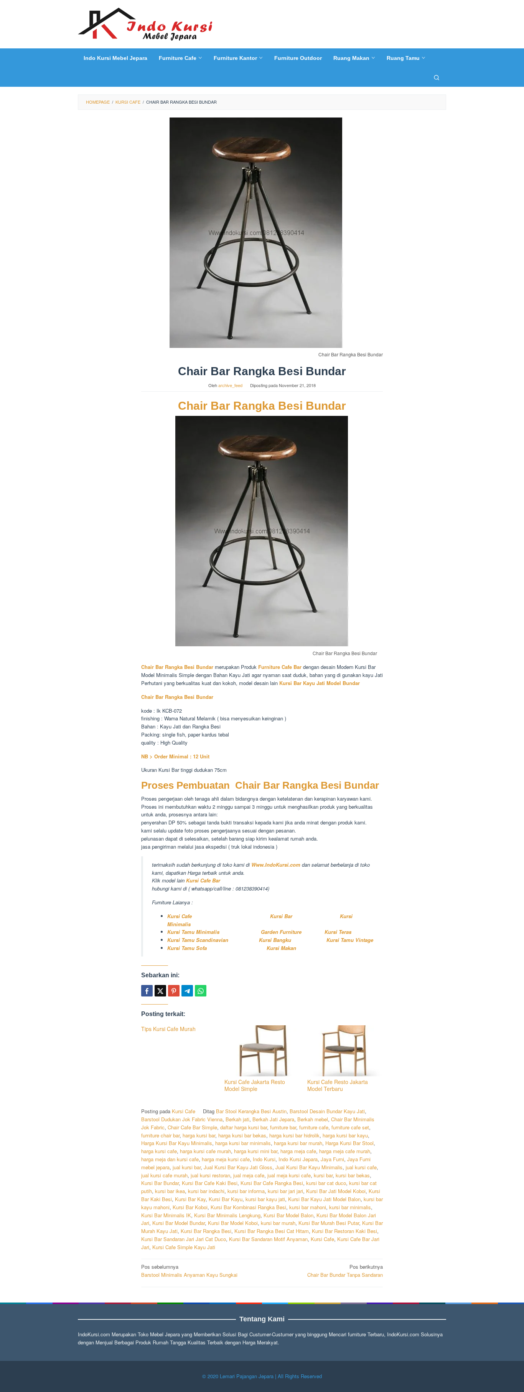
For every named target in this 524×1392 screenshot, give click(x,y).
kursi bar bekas (353, 1175)
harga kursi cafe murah (205, 1151)
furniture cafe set (350, 1127)
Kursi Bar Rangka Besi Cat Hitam (271, 1231)
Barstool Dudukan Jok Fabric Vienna (181, 1119)
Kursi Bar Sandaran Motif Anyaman (268, 1239)
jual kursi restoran (210, 1175)
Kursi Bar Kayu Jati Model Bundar (319, 683)
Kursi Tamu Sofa (187, 948)
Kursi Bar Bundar (160, 1183)
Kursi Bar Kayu (225, 1199)
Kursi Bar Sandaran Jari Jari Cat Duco (183, 1239)
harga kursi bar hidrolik (294, 1135)
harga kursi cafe (159, 1151)
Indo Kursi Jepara (298, 1159)
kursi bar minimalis (350, 1207)
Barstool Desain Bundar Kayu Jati (327, 1111)
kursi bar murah (278, 1222)
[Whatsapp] (200, 990)
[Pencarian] (436, 77)
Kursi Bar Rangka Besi (206, 1231)
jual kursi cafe (361, 1167)
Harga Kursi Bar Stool (349, 1143)
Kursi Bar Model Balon (288, 1215)
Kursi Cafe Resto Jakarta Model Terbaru (337, 1085)
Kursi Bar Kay (190, 1199)
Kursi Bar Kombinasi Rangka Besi (248, 1207)
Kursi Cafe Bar (203, 880)
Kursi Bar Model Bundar (178, 1222)
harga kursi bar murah (298, 1143)
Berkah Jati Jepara (273, 1119)
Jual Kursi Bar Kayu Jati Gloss (238, 1167)
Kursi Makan (281, 948)
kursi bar (323, 1175)
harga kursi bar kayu (345, 1135)
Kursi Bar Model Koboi (233, 1222)
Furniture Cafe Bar (280, 666)
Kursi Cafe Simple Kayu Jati (183, 1247)
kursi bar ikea (170, 1191)
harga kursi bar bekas (242, 1135)
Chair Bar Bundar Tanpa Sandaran (345, 1270)
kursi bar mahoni (307, 1207)
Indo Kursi (264, 1159)
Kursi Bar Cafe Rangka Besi (272, 1183)
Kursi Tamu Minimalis (193, 931)
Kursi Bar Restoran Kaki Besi (344, 1231)
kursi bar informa (246, 1191)
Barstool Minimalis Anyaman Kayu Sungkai (189, 1270)
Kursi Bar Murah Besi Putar (328, 1222)
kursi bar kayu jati (265, 1199)
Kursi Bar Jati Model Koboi (336, 1191)
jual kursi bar (187, 1167)
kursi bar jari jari (285, 1191)
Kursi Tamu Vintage (349, 939)
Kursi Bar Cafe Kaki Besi (209, 1183)
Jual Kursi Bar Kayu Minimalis (309, 1167)
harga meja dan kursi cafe (170, 1159)
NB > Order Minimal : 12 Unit (175, 756)
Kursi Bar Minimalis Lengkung (227, 1215)
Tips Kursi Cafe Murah (168, 1029)
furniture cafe (313, 1127)
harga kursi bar (199, 1135)
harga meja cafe (298, 1151)
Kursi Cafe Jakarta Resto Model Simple (254, 1085)
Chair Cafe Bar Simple (192, 1127)
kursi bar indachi (206, 1191)
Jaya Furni (332, 1159)
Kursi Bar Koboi (190, 1207)
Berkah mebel (312, 1119)
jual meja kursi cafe (289, 1175)
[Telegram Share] (187, 990)
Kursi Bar (282, 916)
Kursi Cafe (179, 916)
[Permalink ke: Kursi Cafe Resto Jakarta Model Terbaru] (345, 1050)
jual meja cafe (248, 1175)
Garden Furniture (281, 931)
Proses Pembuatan (185, 785)
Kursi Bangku (278, 939)
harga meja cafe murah (344, 1151)
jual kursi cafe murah (164, 1175)
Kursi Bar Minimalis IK (166, 1215)
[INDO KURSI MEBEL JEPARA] (145, 23)
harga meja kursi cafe (226, 1159)
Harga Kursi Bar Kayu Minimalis (176, 1143)
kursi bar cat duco (326, 1183)
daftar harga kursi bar (243, 1127)
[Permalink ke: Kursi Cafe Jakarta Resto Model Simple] (262, 1050)
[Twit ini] (160, 990)
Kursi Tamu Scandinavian (197, 939)
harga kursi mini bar (255, 1151)
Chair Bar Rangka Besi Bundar (262, 405)
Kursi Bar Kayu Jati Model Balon (324, 1199)
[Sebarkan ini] (147, 990)
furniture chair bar (160, 1135)
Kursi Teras (337, 931)
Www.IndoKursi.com (275, 864)
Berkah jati (237, 1119)
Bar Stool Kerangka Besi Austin (251, 1111)
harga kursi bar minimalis (243, 1143)
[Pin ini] (174, 990)
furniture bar (283, 1127)
